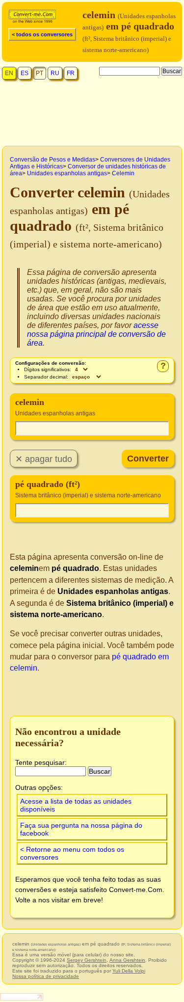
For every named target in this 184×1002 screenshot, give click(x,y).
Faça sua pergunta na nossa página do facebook (81, 829)
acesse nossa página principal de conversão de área (96, 334)
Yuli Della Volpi (128, 971)
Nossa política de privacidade (45, 976)
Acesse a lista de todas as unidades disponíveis (75, 805)
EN (9, 73)
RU (55, 73)
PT (39, 73)
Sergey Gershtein (86, 960)
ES (24, 73)
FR (71, 73)
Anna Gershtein (127, 960)
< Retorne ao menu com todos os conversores (72, 853)
